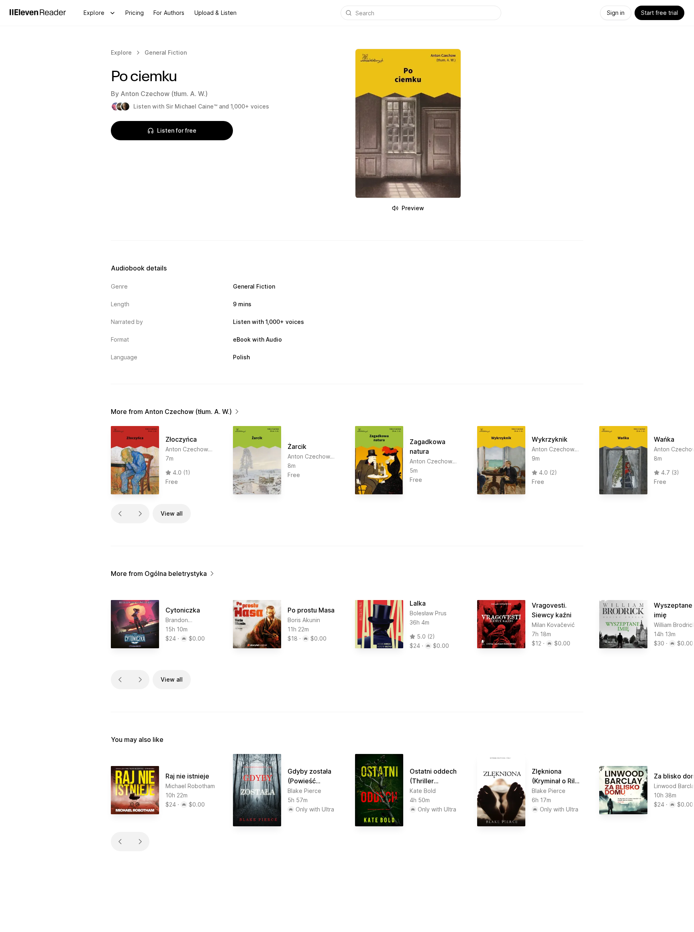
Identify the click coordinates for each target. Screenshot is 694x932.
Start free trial (659, 12)
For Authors (169, 12)
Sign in (616, 12)
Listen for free (176, 130)
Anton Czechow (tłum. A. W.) (164, 94)
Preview (413, 208)
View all (172, 513)
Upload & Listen (215, 12)
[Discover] (112, 13)
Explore (94, 12)
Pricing (134, 12)
